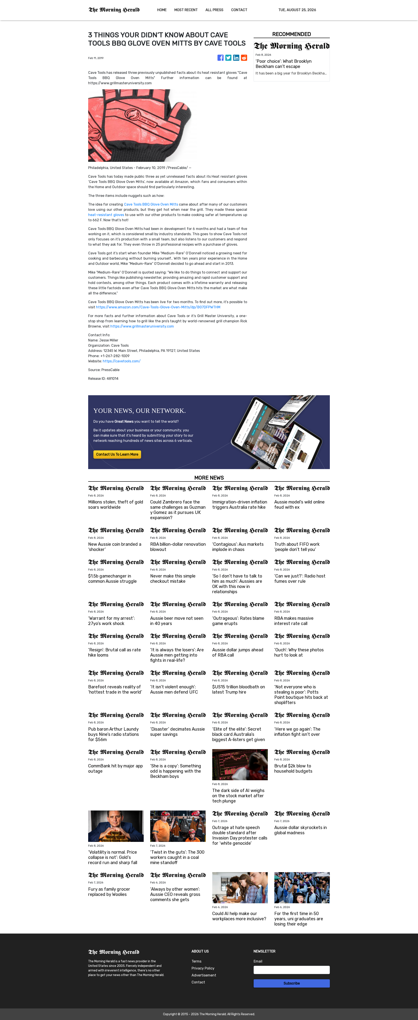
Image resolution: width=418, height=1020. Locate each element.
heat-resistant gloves (106, 215)
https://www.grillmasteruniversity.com (142, 326)
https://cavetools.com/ (122, 361)
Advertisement (204, 975)
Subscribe (292, 983)
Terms (196, 961)
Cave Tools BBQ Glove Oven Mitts (151, 204)
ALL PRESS (214, 10)
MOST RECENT (186, 10)
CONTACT (239, 10)
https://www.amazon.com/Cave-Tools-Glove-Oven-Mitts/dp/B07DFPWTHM (158, 307)
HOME (162, 10)
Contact (198, 982)
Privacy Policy (203, 968)
